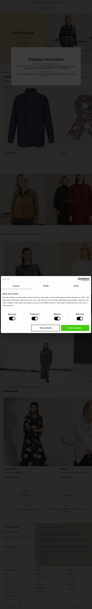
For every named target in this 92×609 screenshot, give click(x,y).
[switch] (35, 318)
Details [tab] (46, 286)
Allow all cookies (75, 328)
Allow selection (46, 328)
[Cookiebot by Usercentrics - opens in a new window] (79, 279)
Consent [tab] (16, 286)
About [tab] (76, 286)
